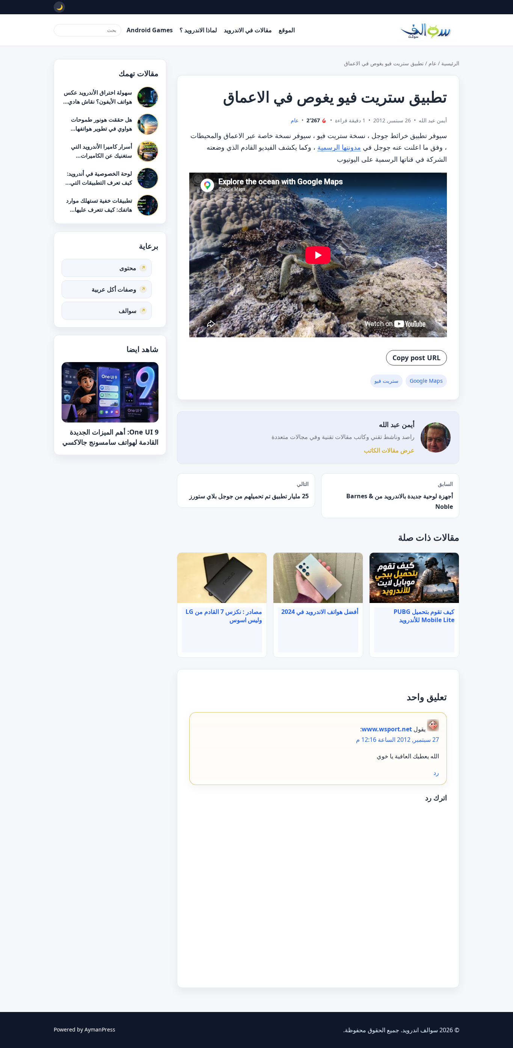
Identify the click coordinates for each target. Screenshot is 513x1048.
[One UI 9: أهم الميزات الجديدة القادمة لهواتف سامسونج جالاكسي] (110, 392)
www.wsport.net (387, 729)
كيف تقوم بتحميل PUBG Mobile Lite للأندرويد (424, 615)
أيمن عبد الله (397, 424)
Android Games (150, 30)
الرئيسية (450, 63)
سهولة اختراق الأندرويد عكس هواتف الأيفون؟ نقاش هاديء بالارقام (98, 101)
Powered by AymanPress (84, 1029)
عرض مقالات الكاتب (389, 450)
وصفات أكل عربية (114, 289)
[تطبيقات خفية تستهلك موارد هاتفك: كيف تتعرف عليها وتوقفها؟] (147, 205)
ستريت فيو (386, 380)
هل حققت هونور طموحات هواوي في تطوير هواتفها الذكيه (101, 128)
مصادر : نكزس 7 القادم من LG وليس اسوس (224, 615)
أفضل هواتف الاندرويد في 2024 (319, 611)
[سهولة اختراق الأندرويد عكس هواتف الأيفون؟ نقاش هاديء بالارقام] (147, 97)
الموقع (287, 30)
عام (432, 63)
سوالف (127, 310)
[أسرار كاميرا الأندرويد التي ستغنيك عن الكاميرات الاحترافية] (147, 151)
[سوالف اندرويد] (425, 30)
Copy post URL (416, 357)
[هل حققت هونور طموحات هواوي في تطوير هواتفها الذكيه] (147, 124)
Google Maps (426, 380)
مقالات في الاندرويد (248, 30)
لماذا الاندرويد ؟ (198, 30)
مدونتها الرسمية (339, 147)
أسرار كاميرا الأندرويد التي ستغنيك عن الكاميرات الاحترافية (101, 155)
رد (436, 772)
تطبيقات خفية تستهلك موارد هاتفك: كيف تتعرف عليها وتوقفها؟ (99, 209)
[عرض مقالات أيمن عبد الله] (436, 438)
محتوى (127, 267)
